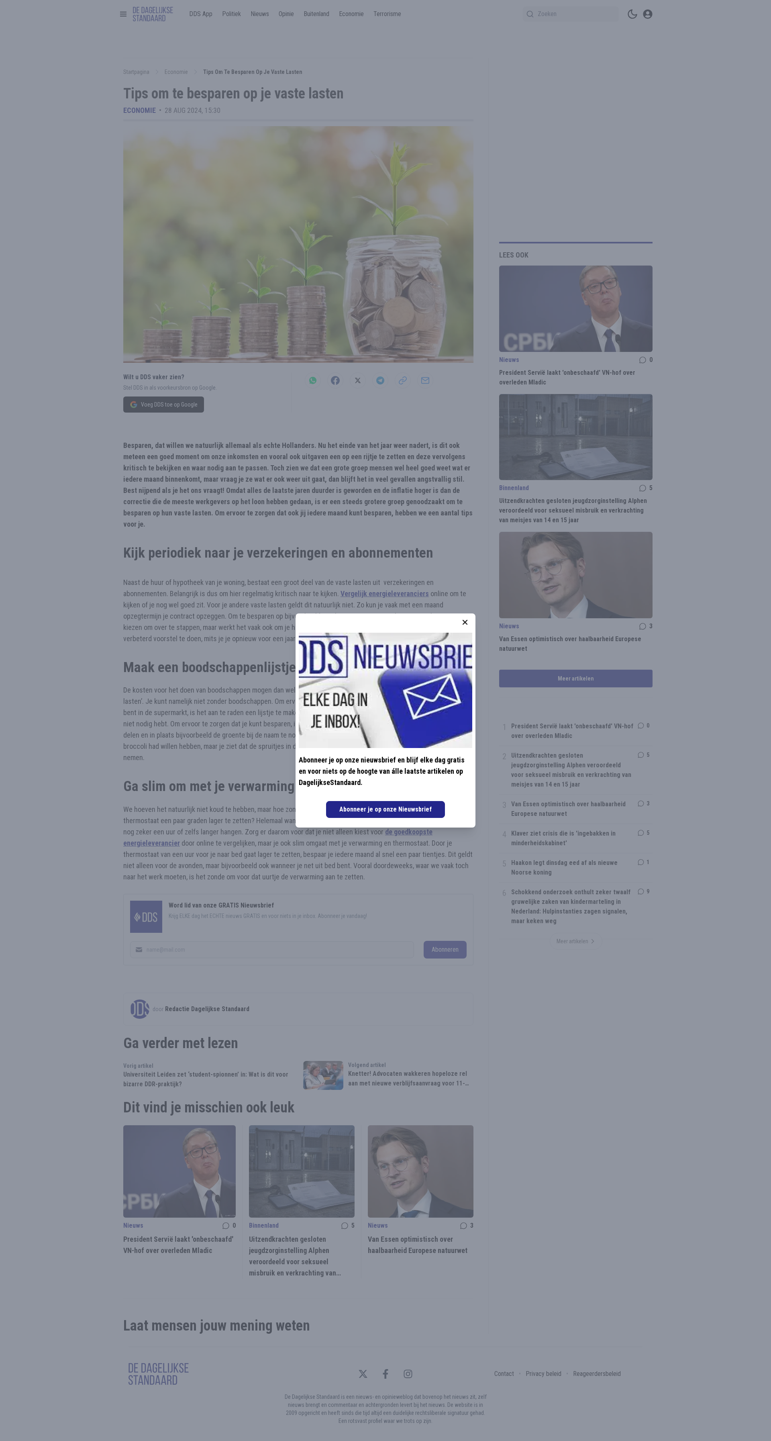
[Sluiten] (465, 622)
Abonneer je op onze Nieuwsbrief (385, 809)
